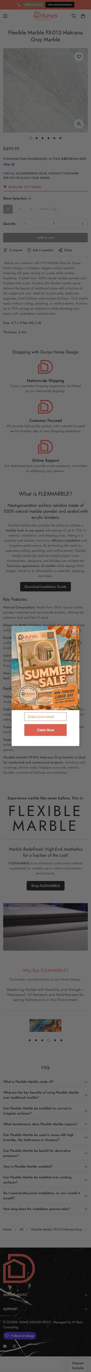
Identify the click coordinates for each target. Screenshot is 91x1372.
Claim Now (45, 729)
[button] (45, 668)
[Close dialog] (74, 631)
